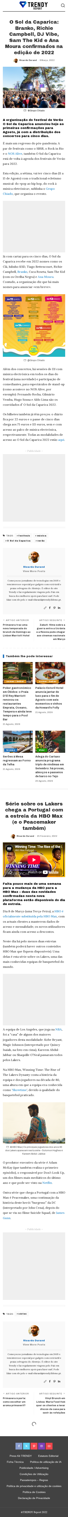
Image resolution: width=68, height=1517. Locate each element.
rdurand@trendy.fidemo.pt (47, 599)
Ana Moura (45, 277)
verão (41, 541)
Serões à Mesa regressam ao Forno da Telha (17, 760)
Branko (22, 272)
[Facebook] (49, 608)
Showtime (19, 1090)
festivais (24, 536)
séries (22, 1314)
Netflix (47, 1183)
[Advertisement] (34, 226)
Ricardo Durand (28, 60)
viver (42, 750)
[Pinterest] (54, 608)
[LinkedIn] (59, 608)
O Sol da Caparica (18, 541)
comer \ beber (15, 681)
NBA (58, 1029)
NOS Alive (15, 153)
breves (10, 750)
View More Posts (34, 571)
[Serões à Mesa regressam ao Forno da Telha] (18, 742)
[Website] (45, 608)
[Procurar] (63, 5)
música (41, 536)
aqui (61, 440)
